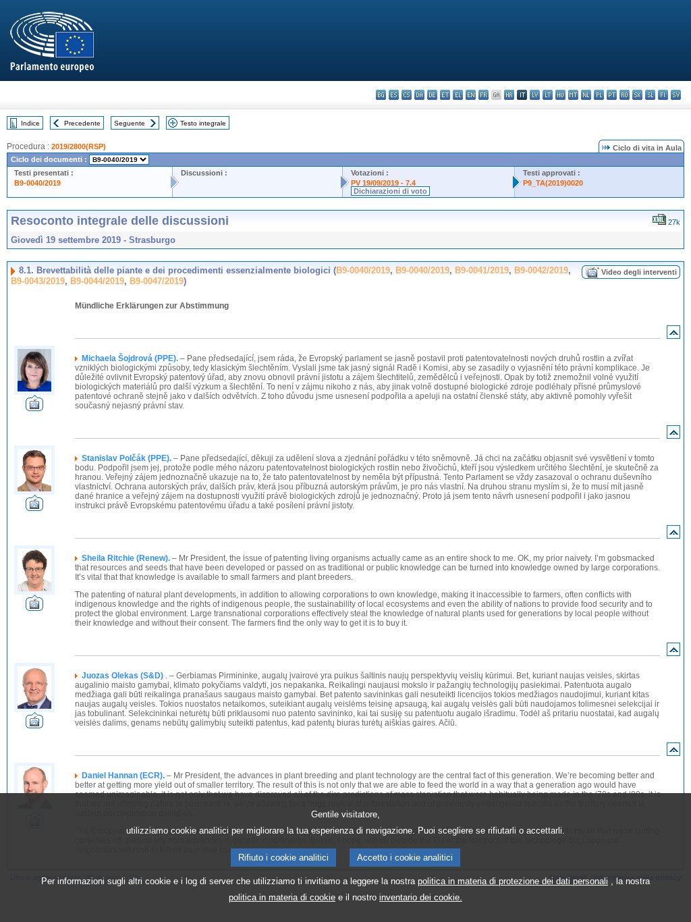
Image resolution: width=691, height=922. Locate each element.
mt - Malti (573, 95)
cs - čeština (407, 95)
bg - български (381, 95)
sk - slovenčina (637, 95)
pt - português (612, 95)
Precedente (82, 123)
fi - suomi (663, 95)
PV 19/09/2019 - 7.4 (383, 183)
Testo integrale (203, 123)
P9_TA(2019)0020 (553, 183)
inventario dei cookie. (420, 897)
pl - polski (599, 95)
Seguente (129, 123)
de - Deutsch (432, 95)
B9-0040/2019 (37, 183)
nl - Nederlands (586, 95)
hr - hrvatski (509, 95)
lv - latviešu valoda (535, 95)
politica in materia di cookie (282, 897)
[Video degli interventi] (34, 407)
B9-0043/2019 (38, 281)
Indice (30, 123)
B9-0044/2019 (97, 281)
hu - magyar (560, 95)
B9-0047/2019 (157, 281)
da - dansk (419, 95)
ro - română (624, 95)
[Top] (673, 335)
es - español (394, 95)
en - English (471, 95)
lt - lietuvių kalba (548, 95)
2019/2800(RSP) (78, 146)
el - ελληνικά (458, 95)
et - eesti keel (445, 95)
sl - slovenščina (650, 95)
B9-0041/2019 (482, 270)
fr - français (483, 95)
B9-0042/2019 (541, 270)
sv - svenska (676, 95)
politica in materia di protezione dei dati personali (513, 881)
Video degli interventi (639, 272)
